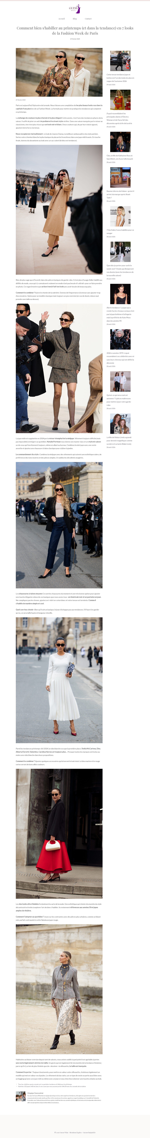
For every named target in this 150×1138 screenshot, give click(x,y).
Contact (88, 18)
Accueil (61, 18)
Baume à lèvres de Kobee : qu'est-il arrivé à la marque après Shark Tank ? (120, 194)
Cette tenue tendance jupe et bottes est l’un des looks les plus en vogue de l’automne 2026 (120, 77)
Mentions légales (76, 1132)
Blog (75, 18)
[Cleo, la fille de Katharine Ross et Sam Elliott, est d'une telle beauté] (120, 150)
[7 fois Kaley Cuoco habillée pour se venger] (120, 225)
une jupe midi (36, 1079)
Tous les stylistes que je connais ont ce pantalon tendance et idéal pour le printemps (45, 1084)
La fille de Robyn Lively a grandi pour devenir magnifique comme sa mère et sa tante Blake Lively (119, 440)
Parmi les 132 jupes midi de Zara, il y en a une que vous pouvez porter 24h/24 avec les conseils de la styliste (52, 1086)
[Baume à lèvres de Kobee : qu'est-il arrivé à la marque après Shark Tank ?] (120, 186)
